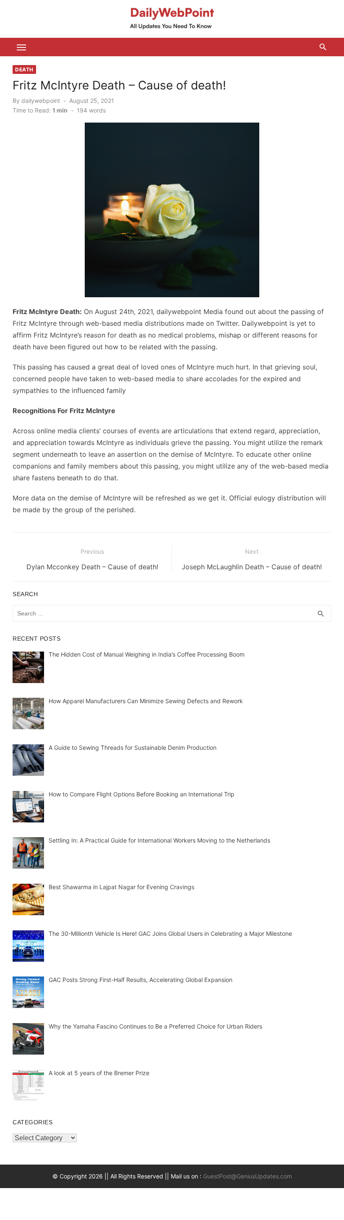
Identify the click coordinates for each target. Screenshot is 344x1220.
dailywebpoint (40, 100)
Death (24, 69)
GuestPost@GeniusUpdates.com (247, 1176)
